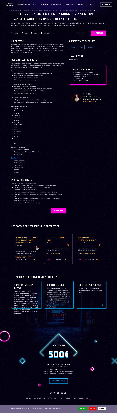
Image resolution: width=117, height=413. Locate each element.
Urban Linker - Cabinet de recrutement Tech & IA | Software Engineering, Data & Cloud (33, 10)
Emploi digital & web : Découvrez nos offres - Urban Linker (72, 10)
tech (91, 10)
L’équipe (28, 398)
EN (87, 398)
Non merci (92, 408)
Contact (81, 398)
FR (90, 398)
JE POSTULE (98, 33)
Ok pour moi (83, 408)
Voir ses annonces (88, 101)
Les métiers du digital (50, 398)
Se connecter (106, 4)
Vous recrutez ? (70, 4)
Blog (91, 4)
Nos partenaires (82, 4)
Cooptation (37, 398)
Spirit (34, 4)
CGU (75, 398)
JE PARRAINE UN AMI (81, 33)
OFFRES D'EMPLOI (44, 4)
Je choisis (101, 408)
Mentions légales (65, 398)
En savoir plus (58, 381)
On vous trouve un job (57, 4)
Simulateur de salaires (23, 4)
